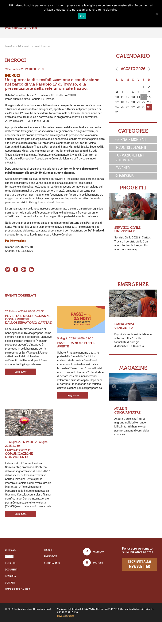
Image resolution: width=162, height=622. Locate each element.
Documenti (11, 569)
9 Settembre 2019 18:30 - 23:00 (25, 69)
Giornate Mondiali (130, 139)
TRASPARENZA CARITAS (17, 589)
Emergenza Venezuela (124, 326)
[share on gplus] (23, 269)
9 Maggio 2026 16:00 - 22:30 (75, 338)
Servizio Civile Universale (127, 229)
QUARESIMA (124, 176)
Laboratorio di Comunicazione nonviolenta (19, 454)
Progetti (49, 550)
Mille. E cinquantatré (127, 410)
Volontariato (52, 563)
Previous (114, 206)
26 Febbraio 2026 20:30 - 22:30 (25, 311)
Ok (82, 16)
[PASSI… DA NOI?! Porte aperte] (81, 319)
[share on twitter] (7, 269)
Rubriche (10, 563)
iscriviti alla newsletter (139, 564)
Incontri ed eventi (130, 147)
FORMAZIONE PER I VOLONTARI (129, 157)
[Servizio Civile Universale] (133, 206)
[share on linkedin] (31, 269)
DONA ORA (10, 576)
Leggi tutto (21, 371)
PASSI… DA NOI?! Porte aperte (75, 344)
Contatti (10, 582)
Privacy (61, 615)
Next (151, 206)
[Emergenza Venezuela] (133, 303)
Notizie (9, 556)
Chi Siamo (10, 550)
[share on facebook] (15, 269)
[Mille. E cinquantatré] (133, 387)
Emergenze (50, 556)
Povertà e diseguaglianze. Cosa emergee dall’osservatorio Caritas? (29, 319)
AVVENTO (122, 168)
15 (143, 97)
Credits (70, 615)
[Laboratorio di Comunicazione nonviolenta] (29, 422)
